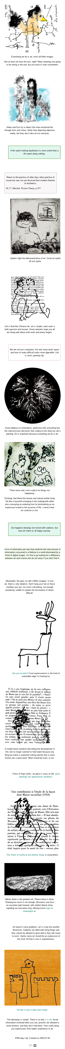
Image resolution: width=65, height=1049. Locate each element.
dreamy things (38, 855)
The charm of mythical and (19, 855)
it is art (48, 1019)
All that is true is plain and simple (32, 1010)
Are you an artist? (20, 673)
